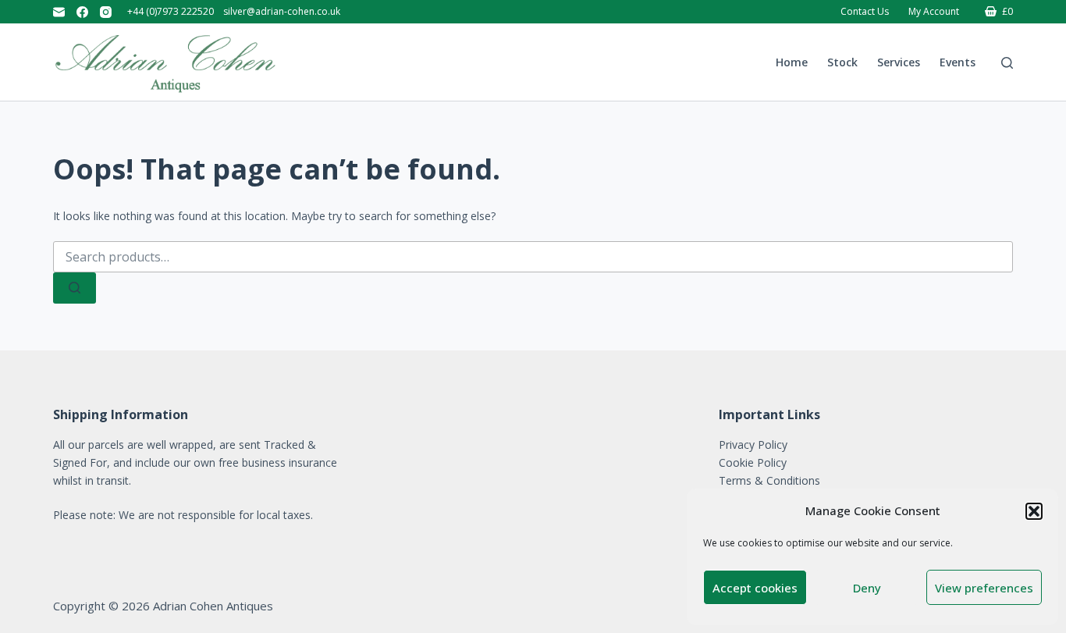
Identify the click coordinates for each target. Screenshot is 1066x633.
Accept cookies (755, 588)
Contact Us (864, 11)
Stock (842, 62)
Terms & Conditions (769, 480)
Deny (867, 588)
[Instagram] (106, 12)
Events (957, 62)
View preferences (984, 588)
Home (792, 62)
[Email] (59, 12)
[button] (1034, 511)
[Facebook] (82, 12)
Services (898, 62)
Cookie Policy (753, 462)
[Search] (1007, 63)
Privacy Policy (753, 444)
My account (933, 11)
